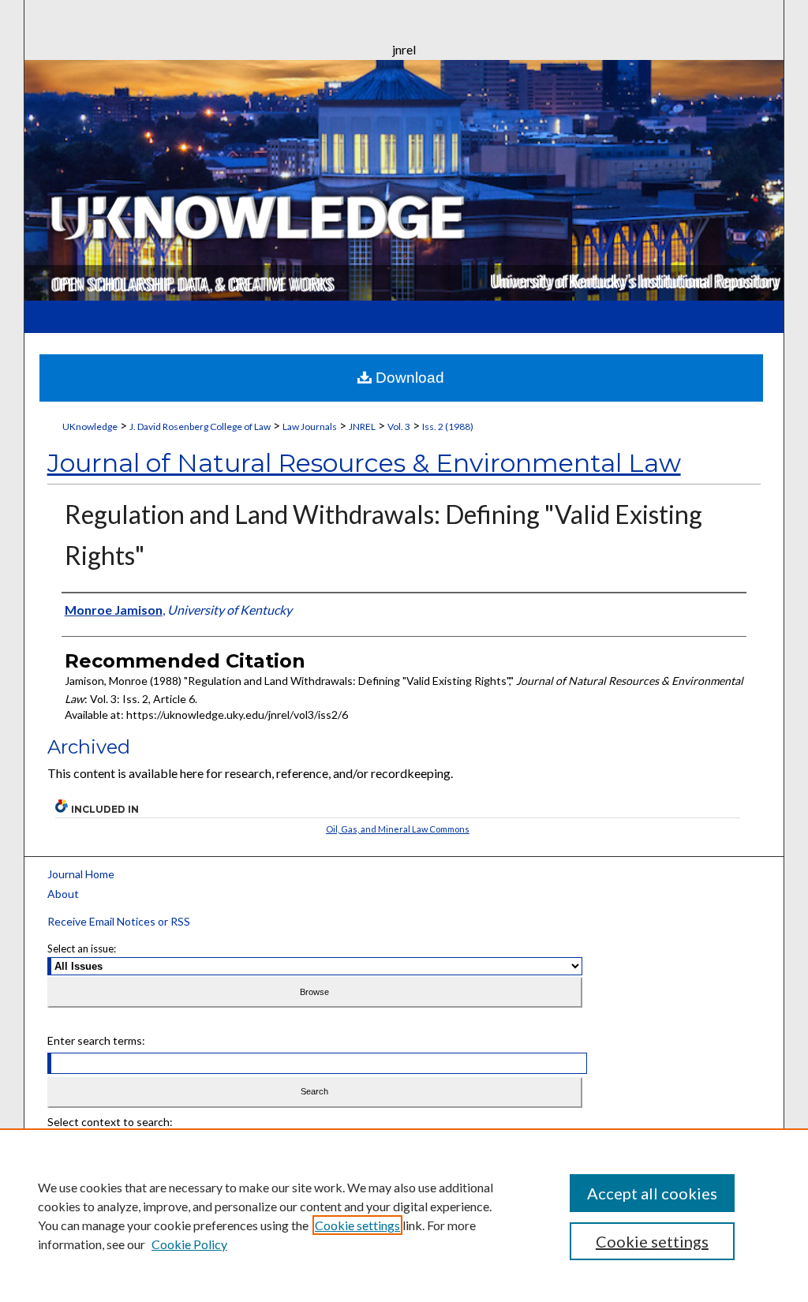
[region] (404, 1215)
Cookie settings (357, 1225)
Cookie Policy (189, 1244)
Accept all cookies (652, 1193)
